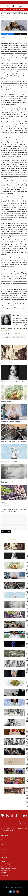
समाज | (14, 9)
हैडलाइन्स (2, 842)
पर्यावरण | (18, 9)
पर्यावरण (2, 847)
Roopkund (7, 337)
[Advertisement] (14, 802)
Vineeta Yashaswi (20, 337)
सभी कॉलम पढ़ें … (14, 539)
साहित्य (22, 9)
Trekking (13, 337)
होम (1, 839)
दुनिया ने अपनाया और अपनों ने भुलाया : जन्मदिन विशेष (10, 421)
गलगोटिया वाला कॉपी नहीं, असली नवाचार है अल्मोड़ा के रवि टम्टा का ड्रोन (14, 441)
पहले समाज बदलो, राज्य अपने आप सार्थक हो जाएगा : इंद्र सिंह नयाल (13, 381)
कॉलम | (10, 9)
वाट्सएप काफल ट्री (5, 330)
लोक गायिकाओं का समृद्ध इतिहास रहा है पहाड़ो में (9, 461)
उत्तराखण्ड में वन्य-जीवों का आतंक (7, 502)
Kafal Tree (7, 17)
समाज (2, 844)
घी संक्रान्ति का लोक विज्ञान (6, 401)
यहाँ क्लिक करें (20, 334)
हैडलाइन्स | (6, 9)
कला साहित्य (3, 849)
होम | (2, 9)
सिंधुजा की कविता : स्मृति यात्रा (6, 362)
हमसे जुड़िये (2, 852)
